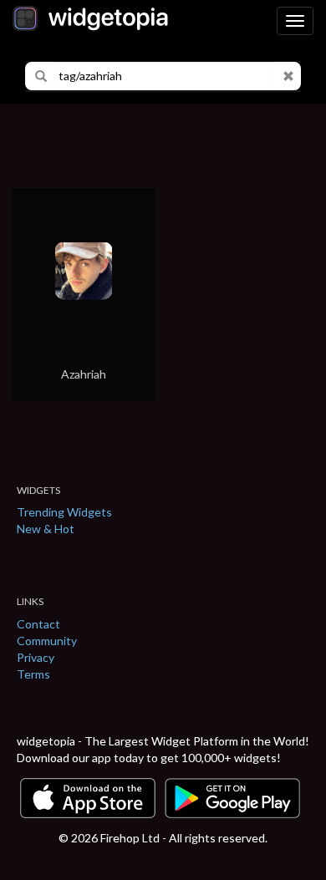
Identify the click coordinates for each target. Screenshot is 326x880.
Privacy (35, 657)
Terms (33, 674)
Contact (38, 624)
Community (47, 640)
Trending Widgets (64, 512)
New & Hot (45, 528)
